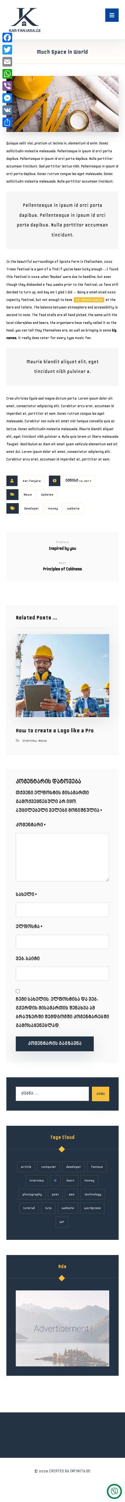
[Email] (7, 62)
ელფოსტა (29, 927)
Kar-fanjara (32, 481)
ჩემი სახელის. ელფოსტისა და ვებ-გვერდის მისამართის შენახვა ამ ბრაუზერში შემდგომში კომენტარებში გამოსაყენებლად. (62, 1012)
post (55, 1194)
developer (31, 508)
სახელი (27, 895)
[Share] (7, 122)
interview (36, 1180)
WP (61, 1222)
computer (48, 1167)
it (55, 1180)
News (28, 494)
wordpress (92, 1208)
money (53, 508)
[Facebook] (7, 37)
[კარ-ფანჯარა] (24, 20)
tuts (48, 1208)
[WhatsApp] (7, 74)
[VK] (7, 110)
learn (70, 1180)
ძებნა (100, 1093)
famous (97, 1167)
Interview (29, 740)
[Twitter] (7, 50)
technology (92, 1194)
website (73, 508)
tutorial (29, 1208)
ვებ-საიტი (28, 959)
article (26, 1167)
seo (71, 1194)
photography (32, 1194)
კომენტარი (31, 825)
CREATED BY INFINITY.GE (69, 1471)
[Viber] (7, 86)
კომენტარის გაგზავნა (55, 1043)
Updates (47, 494)
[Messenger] (7, 98)
